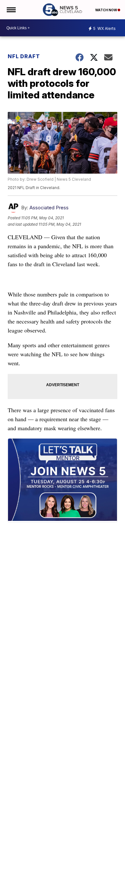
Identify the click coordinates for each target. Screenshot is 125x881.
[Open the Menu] (11, 10)
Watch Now (106, 10)
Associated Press (49, 207)
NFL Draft (24, 56)
